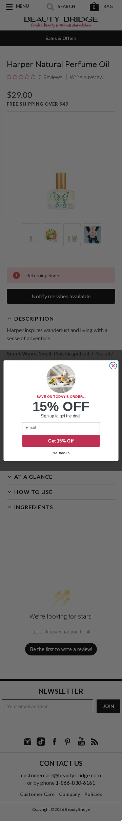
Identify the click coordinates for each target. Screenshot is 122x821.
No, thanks (61, 452)
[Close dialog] (113, 365)
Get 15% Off (61, 440)
